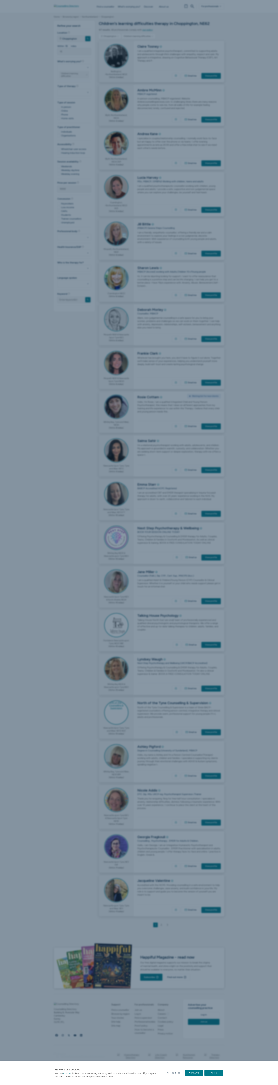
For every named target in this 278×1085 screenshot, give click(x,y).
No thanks (194, 1073)
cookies (67, 1073)
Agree (214, 1073)
